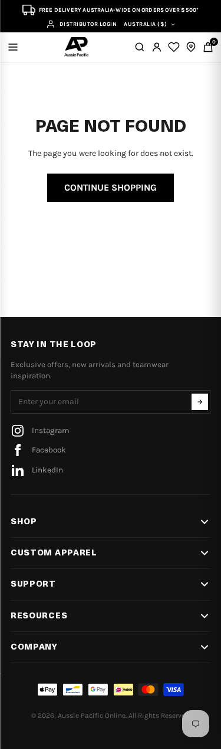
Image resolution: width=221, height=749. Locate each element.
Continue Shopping (110, 187)
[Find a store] (191, 47)
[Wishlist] (174, 47)
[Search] (140, 47)
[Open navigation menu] (13, 47)
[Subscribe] (200, 402)
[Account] (157, 47)
